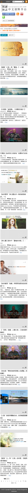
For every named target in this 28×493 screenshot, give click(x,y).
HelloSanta (14, 491)
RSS (18, 14)
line (3, 17)
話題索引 (8, 1)
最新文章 (11, 35)
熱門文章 (4, 35)
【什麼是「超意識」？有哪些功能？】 (13, 109)
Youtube (22, 14)
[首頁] (14, 8)
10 (20, 481)
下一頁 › (25, 481)
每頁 (5, 478)
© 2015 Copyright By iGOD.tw (8, 489)
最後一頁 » (14, 483)
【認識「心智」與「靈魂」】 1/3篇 (12, 67)
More (7, 78)
